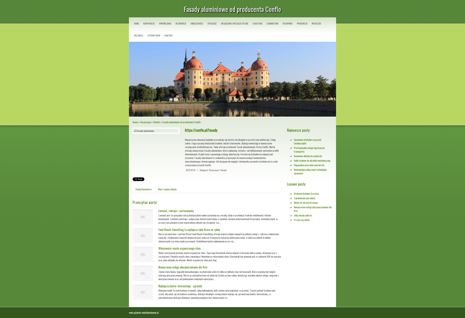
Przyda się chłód (302, 220)
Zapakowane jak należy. (305, 198)
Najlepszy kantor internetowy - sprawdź (180, 286)
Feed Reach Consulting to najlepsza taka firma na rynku (189, 229)
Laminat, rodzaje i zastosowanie (176, 211)
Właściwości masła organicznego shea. (179, 248)
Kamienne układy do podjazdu (308, 156)
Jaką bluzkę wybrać (303, 215)
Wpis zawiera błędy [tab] (167, 189)
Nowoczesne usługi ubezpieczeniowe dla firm (182, 267)
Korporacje (145, 122)
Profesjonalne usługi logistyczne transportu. (309, 149)
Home (135, 122)
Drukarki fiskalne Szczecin (306, 193)
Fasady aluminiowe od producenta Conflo (181, 122)
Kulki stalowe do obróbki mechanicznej (312, 160)
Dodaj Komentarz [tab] (144, 189)
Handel (156, 122)
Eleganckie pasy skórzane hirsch (309, 165)
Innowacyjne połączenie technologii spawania (310, 171)
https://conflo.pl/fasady (201, 130)
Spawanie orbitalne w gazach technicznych (307, 141)
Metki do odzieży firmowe (306, 202)
